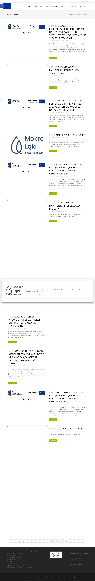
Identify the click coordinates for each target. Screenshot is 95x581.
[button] (2, 6)
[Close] (93, 278)
